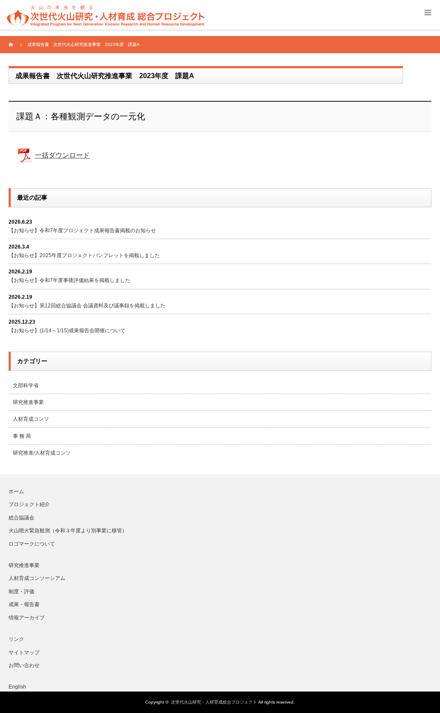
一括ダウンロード (62, 155)
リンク (16, 639)
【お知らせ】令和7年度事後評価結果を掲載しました (69, 280)
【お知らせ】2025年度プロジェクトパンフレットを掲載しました (84, 255)
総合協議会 (21, 518)
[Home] (12, 44)
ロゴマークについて (32, 544)
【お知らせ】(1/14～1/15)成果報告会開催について (67, 331)
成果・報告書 (24, 604)
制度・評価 (21, 592)
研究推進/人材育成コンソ (42, 453)
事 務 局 (22, 436)
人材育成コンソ (31, 419)
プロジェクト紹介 (29, 504)
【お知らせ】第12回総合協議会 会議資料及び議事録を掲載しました (87, 306)
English (17, 687)
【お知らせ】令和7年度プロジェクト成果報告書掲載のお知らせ (82, 231)
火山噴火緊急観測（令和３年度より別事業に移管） (68, 531)
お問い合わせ (24, 665)
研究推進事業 (28, 402)
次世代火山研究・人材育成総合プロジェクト (214, 702)
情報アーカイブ (27, 618)
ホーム (16, 491)
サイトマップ (24, 652)
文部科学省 (26, 385)
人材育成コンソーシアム (37, 578)
